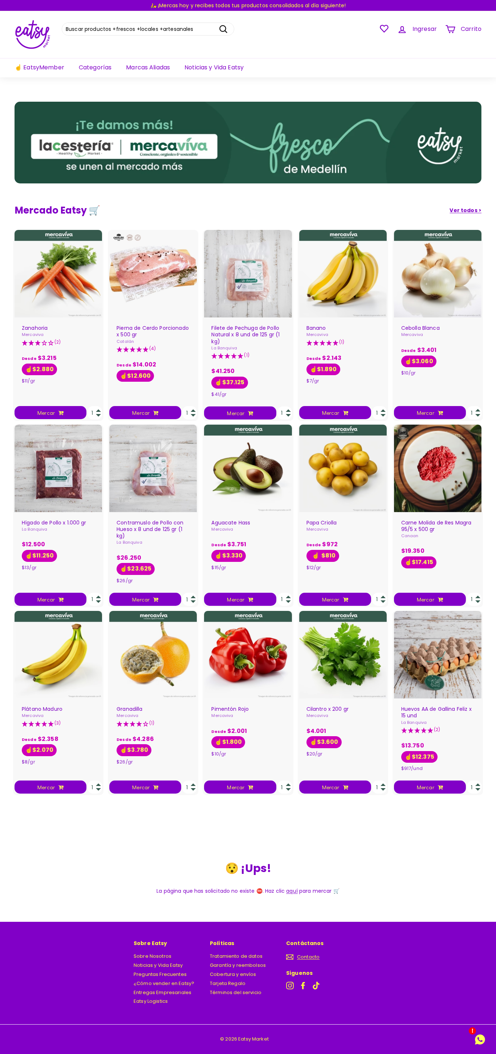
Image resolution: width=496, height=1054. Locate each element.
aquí (292, 891)
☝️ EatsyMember (39, 67)
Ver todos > (465, 210)
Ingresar (424, 29)
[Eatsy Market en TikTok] (316, 985)
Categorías (95, 67)
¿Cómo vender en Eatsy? (164, 983)
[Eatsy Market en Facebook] (303, 985)
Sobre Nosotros (152, 956)
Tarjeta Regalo (227, 983)
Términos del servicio (235, 992)
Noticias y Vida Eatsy (214, 67)
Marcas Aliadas (148, 67)
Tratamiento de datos (236, 956)
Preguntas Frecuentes (160, 974)
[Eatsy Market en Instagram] (290, 985)
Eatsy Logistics (151, 1001)
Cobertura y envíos (233, 974)
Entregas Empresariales (162, 992)
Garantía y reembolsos (238, 965)
